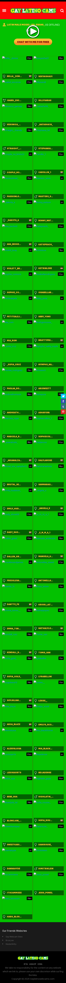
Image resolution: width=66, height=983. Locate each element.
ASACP (32, 964)
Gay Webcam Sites (14, 936)
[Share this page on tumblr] (63, 406)
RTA (26, 964)
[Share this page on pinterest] (63, 411)
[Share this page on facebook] (63, 401)
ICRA (40, 964)
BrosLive (10, 940)
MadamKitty (11, 944)
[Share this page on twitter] (63, 395)
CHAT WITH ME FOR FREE (33, 41)
